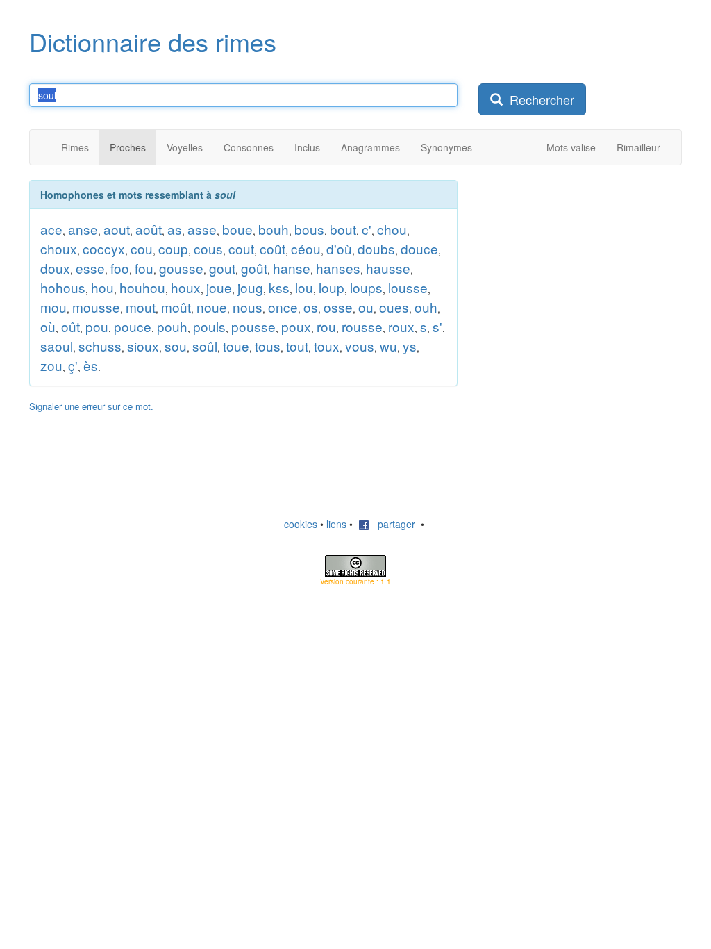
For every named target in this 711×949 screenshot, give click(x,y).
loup (331, 287)
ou (366, 306)
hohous (62, 287)
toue (236, 345)
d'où (339, 248)
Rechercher (538, 99)
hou (102, 287)
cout (241, 248)
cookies (300, 524)
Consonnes (249, 147)
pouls (209, 326)
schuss (100, 345)
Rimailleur (638, 147)
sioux (143, 345)
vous (359, 345)
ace (51, 229)
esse (90, 267)
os (310, 306)
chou (392, 229)
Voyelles (185, 147)
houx (186, 287)
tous (268, 345)
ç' (73, 365)
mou (53, 306)
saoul (56, 345)
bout (343, 229)
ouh (426, 306)
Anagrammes (370, 147)
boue (237, 229)
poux (296, 326)
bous (309, 229)
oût (70, 326)
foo (119, 267)
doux (55, 267)
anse (83, 229)
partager (392, 524)
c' (366, 229)
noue (211, 306)
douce (419, 248)
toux (327, 345)
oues (394, 306)
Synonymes (446, 147)
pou (96, 326)
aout (116, 229)
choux (58, 248)
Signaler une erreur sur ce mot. (91, 406)
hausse (388, 267)
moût (176, 306)
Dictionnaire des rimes (152, 41)
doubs (376, 248)
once (283, 306)
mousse (96, 306)
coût (272, 248)
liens (336, 524)
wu (388, 345)
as (174, 229)
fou (144, 267)
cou (142, 248)
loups (366, 287)
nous (247, 306)
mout (141, 306)
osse (338, 306)
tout (297, 345)
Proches (128, 147)
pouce (132, 326)
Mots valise (571, 147)
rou (326, 326)
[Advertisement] (582, 267)
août (148, 229)
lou (304, 287)
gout (222, 267)
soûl (204, 345)
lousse (408, 287)
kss (279, 287)
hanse (291, 267)
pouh (172, 326)
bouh (273, 229)
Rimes (75, 147)
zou (51, 365)
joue (219, 287)
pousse (253, 326)
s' (437, 326)
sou (176, 345)
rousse (362, 326)
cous (208, 248)
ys (410, 345)
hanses (338, 267)
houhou (142, 287)
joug (250, 287)
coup (173, 248)
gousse (181, 267)
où (48, 326)
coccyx (104, 248)
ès (90, 365)
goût (254, 267)
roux (401, 326)
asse (202, 229)
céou (306, 248)
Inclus (307, 147)
